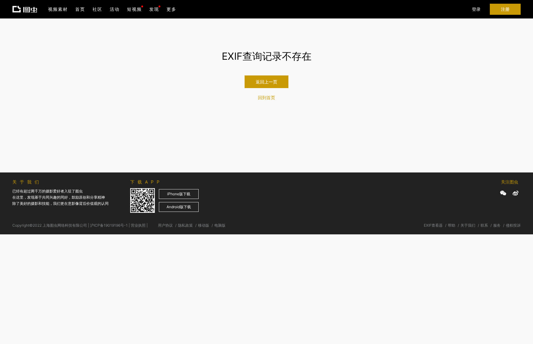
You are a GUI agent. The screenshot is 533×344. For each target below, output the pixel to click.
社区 (97, 9)
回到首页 (266, 97)
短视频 (134, 9)
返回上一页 (266, 81)
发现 (154, 9)
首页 (80, 9)
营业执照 (138, 225)
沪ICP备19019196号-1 (109, 225)
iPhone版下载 (178, 194)
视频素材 (58, 9)
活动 (115, 9)
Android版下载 (179, 206)
